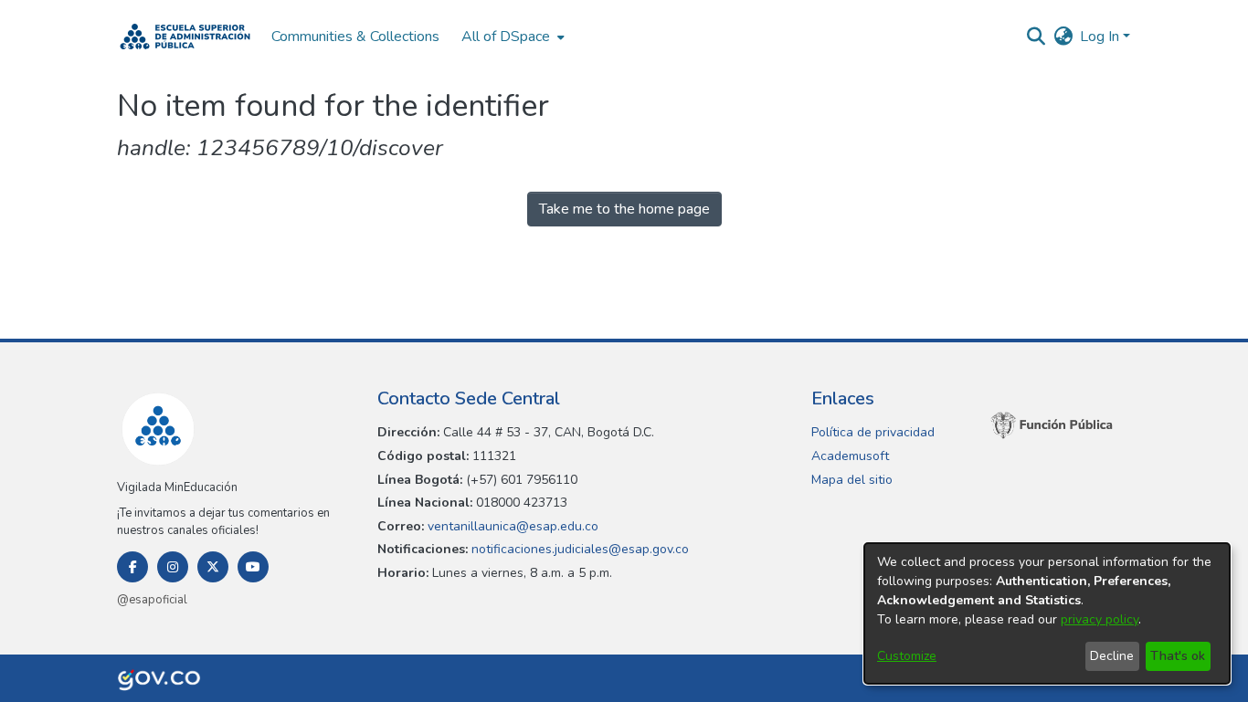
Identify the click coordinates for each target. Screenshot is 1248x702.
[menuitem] (511, 36)
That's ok (1177, 656)
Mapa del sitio (852, 479)
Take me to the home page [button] (624, 209)
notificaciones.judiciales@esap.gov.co (578, 549)
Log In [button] (1101, 36)
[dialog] (1047, 613)
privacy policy (1099, 619)
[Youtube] (253, 566)
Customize (906, 656)
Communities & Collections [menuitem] (355, 36)
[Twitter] (212, 566)
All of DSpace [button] (505, 36)
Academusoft (850, 456)
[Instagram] (172, 566)
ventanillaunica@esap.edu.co (511, 526)
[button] (185, 36)
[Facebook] (132, 566)
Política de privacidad (873, 432)
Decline (1112, 656)
